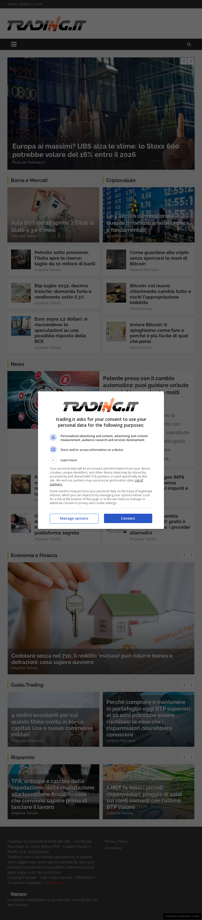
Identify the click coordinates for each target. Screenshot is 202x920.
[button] (101, 460)
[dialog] (101, 460)
